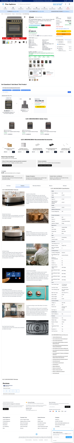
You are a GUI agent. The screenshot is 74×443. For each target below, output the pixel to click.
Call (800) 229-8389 (59, 421)
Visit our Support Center (24, 419)
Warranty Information (24, 424)
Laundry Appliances (6, 419)
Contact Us (57, 419)
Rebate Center (12, 0)
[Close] (71, 429)
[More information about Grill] (53, 260)
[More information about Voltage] (55, 302)
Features (22, 185)
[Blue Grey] (34, 61)
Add (13, 151)
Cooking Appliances (6, 421)
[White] (42, 65)
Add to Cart (64, 31)
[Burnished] (30, 80)
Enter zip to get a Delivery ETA (62, 28)
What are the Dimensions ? (7, 90)
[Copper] (37, 80)
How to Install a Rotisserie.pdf (57, 340)
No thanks (54, 440)
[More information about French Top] (56, 264)
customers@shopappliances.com (31, 410)
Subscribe (67, 406)
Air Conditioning (6, 426)
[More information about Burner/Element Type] (52, 255)
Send (69, 92)
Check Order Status (23, 426)
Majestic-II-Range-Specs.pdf (57, 369)
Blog (3, 428)
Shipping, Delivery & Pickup (25, 421)
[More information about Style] (54, 237)
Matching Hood (25, 111)
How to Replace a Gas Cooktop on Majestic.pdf (60, 348)
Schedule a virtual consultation (45, 165)
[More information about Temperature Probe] (52, 327)
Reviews (64, 185)
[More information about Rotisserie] (55, 329)
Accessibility (57, 426)
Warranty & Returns (37, 185)
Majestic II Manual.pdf (56, 366)
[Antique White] (30, 61)
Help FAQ (65, 0)
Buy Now (63, 34)
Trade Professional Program (43, 426)
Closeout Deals (19, 0)
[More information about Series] (54, 219)
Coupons (39, 419)
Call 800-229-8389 (7, 165)
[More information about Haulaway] (62, 48)
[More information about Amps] (54, 304)
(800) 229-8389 (28, 409)
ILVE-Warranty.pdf (55, 364)
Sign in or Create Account (42, 428)
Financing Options (41, 424)
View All (36, 37)
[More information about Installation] (62, 46)
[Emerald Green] (46, 61)
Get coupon (69, 437)
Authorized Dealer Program (60, 424)
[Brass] (35, 80)
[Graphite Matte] (30, 65)
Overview (8, 185)
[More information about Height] (54, 207)
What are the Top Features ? (25, 90)
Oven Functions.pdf (56, 373)
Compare (31, 23)
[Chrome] (32, 80)
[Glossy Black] (38, 61)
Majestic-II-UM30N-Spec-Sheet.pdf (58, 371)
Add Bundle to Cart (40, 106)
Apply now (6, 408)
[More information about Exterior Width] (57, 193)
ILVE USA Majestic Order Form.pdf (58, 362)
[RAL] (34, 65)
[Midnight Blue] (50, 61)
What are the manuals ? (16, 90)
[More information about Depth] (54, 199)
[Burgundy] (42, 61)
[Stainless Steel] (38, 65)
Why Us (50, 185)
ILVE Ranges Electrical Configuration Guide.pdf (60, 359)
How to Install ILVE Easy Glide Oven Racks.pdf (60, 338)
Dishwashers (5, 424)
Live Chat (70, 0)
